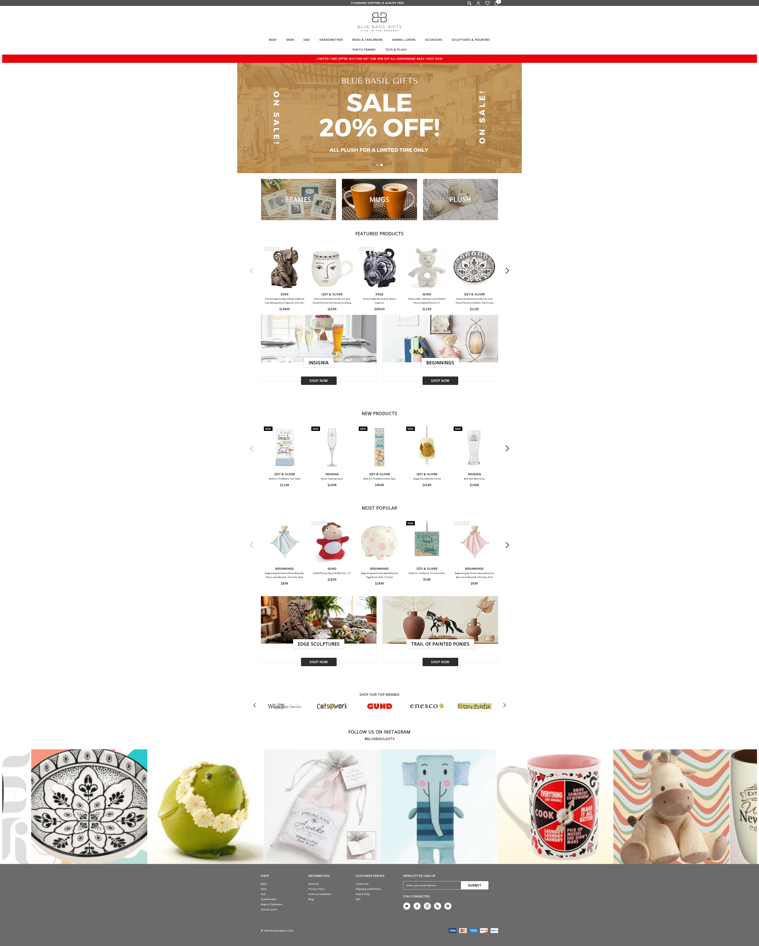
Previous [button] (251, 270)
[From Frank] (474, 706)
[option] (284, 706)
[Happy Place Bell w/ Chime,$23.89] (427, 447)
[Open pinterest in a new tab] (447, 906)
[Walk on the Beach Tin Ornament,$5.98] (427, 542)
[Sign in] (478, 3)
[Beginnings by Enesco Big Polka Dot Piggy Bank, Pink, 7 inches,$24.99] (379, 542)
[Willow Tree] (284, 706)
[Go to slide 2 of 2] (381, 165)
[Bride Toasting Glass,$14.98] (332, 447)
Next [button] (507, 270)
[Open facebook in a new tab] (417, 906)
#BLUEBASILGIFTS (379, 739)
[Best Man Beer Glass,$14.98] (474, 447)
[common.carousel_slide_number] (379, 118)
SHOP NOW (319, 381)
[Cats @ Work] (332, 706)
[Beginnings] (440, 338)
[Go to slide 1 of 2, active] (377, 165)
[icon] (89, 806)
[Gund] (379, 706)
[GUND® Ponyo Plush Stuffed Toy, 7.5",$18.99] (332, 542)
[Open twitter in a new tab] (406, 906)
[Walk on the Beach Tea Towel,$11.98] (284, 447)
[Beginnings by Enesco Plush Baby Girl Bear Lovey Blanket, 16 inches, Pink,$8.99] (474, 542)
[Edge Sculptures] (319, 620)
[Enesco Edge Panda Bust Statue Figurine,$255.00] (379, 267)
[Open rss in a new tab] (437, 906)
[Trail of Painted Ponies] (440, 620)
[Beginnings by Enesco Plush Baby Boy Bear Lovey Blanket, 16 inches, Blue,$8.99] (284, 542)
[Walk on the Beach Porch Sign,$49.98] (379, 447)
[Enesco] (427, 706)
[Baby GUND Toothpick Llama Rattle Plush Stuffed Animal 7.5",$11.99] (427, 267)
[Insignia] (319, 338)
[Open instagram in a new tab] (427, 906)
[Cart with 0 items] (495, 3)
